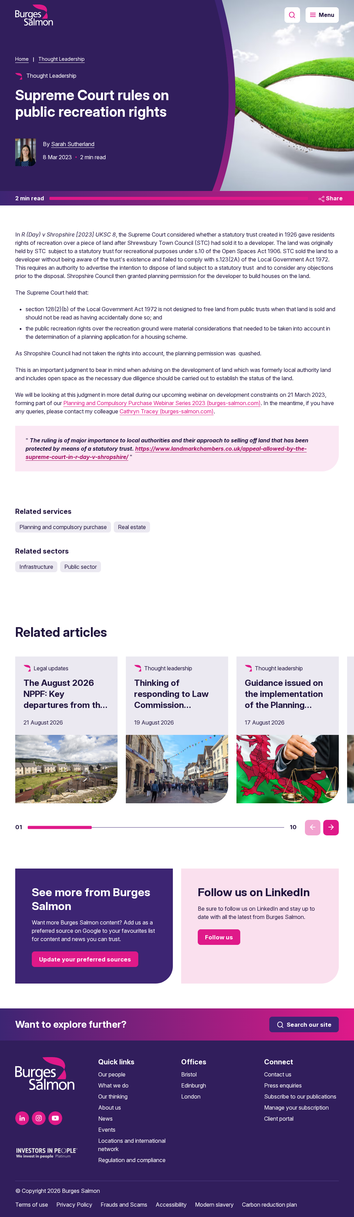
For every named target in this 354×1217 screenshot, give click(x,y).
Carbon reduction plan (269, 1204)
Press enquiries (283, 1085)
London (191, 1096)
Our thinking (113, 1096)
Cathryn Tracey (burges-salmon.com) (167, 411)
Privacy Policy (74, 1204)
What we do (113, 1085)
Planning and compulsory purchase (63, 527)
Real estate (132, 527)
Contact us (277, 1074)
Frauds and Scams (124, 1204)
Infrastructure (36, 566)
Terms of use (31, 1204)
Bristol (189, 1074)
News (105, 1118)
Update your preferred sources (85, 959)
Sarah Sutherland (72, 144)
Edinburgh (193, 1085)
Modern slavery (214, 1204)
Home (22, 59)
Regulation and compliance (132, 1160)
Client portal (279, 1118)
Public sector (80, 566)
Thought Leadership (61, 59)
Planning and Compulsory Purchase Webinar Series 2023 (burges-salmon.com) (162, 403)
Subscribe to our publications (300, 1096)
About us (109, 1107)
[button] (60, 827)
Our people (111, 1074)
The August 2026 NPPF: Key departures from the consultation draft (64, 699)
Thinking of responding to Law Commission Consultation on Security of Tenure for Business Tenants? (171, 716)
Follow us (219, 937)
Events (106, 1129)
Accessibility (171, 1204)
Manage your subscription (296, 1107)
